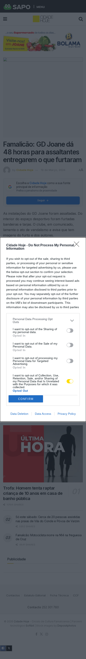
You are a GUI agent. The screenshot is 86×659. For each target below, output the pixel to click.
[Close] (78, 245)
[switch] (70, 330)
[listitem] (43, 320)
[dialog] (43, 329)
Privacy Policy (67, 413)
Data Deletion (19, 413)
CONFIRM (26, 399)
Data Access (43, 413)
